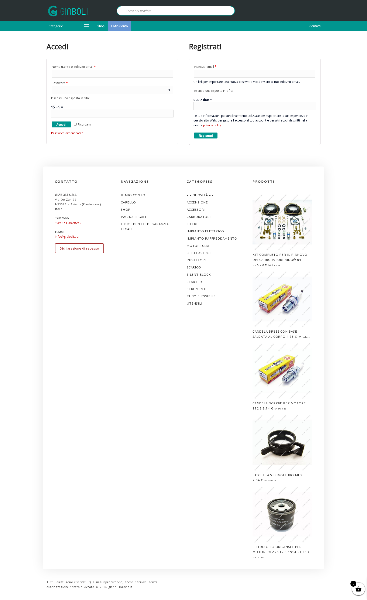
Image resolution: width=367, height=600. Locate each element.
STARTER (194, 282)
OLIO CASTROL (199, 253)
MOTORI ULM (198, 245)
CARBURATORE (199, 217)
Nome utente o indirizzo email (74, 67)
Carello (128, 202)
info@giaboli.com (68, 236)
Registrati (206, 135)
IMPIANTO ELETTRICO (205, 231)
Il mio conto (119, 26)
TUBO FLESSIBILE (201, 296)
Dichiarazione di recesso (79, 248)
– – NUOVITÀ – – (200, 195)
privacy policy (212, 125)
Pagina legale (134, 217)
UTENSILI (194, 303)
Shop (100, 26)
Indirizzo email (205, 67)
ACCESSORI (196, 209)
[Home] (68, 10)
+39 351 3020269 (68, 223)
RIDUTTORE (197, 260)
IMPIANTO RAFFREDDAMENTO (212, 238)
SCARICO (194, 267)
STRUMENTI (197, 289)
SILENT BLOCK (199, 274)
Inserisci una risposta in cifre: (70, 98)
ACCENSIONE (197, 202)
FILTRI (192, 224)
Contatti (314, 26)
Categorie (56, 26)
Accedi (61, 124)
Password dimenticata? (67, 133)
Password (60, 83)
